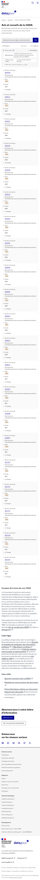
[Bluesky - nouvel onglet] (14, 743)
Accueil (4, 20)
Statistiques (5, 791)
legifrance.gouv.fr (7, 858)
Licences (4, 868)
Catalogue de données (8, 761)
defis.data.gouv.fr (6, 811)
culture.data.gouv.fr (7, 815)
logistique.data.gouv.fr (8, 818)
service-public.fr (7, 862)
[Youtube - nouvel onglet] (19, 743)
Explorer (10, 20)
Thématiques (5, 755)
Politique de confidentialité (28, 868)
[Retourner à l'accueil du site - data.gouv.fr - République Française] (21, 843)
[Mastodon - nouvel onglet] (8, 743)
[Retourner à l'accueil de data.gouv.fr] (9, 13)
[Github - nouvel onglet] (24, 743)
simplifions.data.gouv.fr (8, 799)
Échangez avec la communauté (10, 788)
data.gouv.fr (6, 629)
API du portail (5, 826)
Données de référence (8, 758)
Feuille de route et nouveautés (10, 782)
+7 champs (8, 89)
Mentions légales (6, 871)
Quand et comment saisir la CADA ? (17, 678)
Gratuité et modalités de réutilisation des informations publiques (20, 644)
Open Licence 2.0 (15, 877)
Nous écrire (5, 785)
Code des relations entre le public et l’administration (19, 650)
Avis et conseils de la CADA (18, 627)
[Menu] (38, 3)
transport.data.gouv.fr (8, 805)
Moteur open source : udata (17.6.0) (11, 829)
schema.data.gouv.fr (7, 771)
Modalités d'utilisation (13, 868)
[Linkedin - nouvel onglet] (3, 743)
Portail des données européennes (11, 767)
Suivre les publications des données (11, 764)
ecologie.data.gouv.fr (7, 808)
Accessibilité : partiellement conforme (22, 871)
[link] (8, 718)
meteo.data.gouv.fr (7, 802)
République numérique (21, 647)
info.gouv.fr (21, 858)
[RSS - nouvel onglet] (30, 743)
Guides (3, 778)
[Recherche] (33, 3)
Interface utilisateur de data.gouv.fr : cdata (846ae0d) (17, 832)
